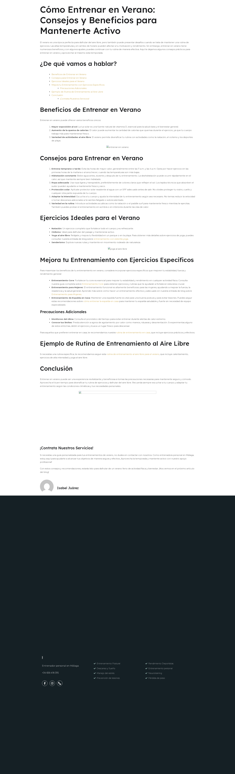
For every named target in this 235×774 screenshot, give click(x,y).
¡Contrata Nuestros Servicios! (74, 98)
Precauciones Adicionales (73, 88)
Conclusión (57, 95)
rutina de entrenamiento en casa (133, 332)
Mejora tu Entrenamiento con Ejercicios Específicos (78, 85)
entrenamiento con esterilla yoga (110, 239)
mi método (60, 5)
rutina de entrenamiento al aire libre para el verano (132, 354)
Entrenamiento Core (92, 284)
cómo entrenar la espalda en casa (101, 301)
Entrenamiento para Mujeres (66, 294)
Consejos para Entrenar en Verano (69, 78)
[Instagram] (174, 5)
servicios (78, 5)
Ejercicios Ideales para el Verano (68, 81)
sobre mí (94, 5)
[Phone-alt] (59, 683)
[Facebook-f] (170, 5)
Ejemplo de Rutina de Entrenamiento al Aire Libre (77, 91)
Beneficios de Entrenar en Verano (69, 74)
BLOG (126, 5)
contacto (111, 5)
